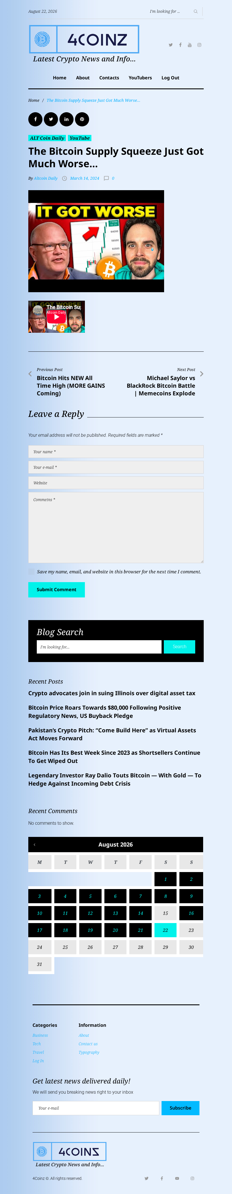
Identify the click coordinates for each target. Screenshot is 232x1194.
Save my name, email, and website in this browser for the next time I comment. (119, 572)
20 (115, 930)
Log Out (170, 78)
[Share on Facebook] (35, 119)
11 (65, 913)
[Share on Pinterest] (82, 119)
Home (59, 78)
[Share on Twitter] (51, 119)
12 (90, 913)
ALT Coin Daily (47, 138)
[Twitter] (170, 45)
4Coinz (39, 1178)
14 (140, 913)
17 (39, 930)
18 (65, 930)
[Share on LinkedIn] (66, 119)
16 (191, 913)
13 (115, 913)
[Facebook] (180, 45)
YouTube (80, 138)
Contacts (109, 78)
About (83, 78)
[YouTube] (190, 45)
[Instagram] (199, 45)
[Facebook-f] (162, 1178)
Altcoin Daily (45, 178)
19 (90, 930)
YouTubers (140, 78)
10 (39, 913)
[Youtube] (177, 1178)
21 (140, 930)
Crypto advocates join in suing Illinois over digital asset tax (112, 693)
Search (179, 646)
